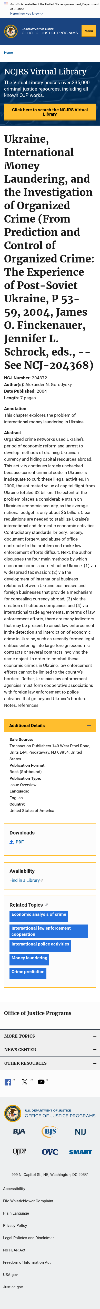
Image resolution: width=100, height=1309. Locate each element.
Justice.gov (13, 1287)
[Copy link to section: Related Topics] (45, 904)
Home (8, 52)
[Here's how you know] (50, 9)
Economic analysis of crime (39, 914)
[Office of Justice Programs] (11, 31)
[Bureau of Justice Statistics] (50, 1139)
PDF (20, 841)
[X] (26, 1083)
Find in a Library (24, 880)
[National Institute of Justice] (80, 1136)
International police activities (40, 944)
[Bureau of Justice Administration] (19, 1135)
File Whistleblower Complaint (28, 1201)
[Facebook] (9, 1083)
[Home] (50, 31)
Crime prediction (28, 971)
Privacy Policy (15, 1225)
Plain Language (16, 1213)
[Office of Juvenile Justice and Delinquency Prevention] (19, 1156)
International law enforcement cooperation (41, 931)
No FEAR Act (14, 1250)
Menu (89, 31)
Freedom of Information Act (27, 1262)
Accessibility (14, 1188)
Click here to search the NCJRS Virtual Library (50, 112)
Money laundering (29, 957)
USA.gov (10, 1274)
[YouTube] (43, 1083)
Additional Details (27, 725)
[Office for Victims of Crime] (50, 1155)
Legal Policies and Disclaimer (28, 1238)
